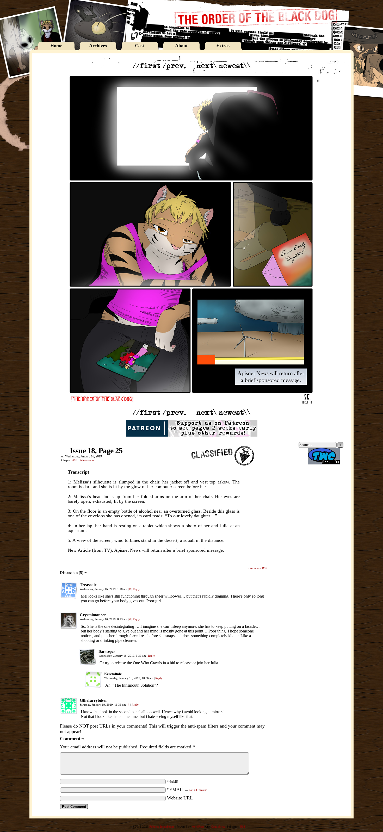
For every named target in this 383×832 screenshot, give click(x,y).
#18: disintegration (83, 460)
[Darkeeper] (87, 657)
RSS (242, 826)
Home (56, 45)
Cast (139, 45)
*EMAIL (187, 789)
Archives (98, 45)
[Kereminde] (93, 679)
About (181, 45)
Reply (136, 589)
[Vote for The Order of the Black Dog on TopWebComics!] (324, 463)
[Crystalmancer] (68, 620)
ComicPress (218, 826)
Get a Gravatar (198, 790)
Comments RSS (258, 568)
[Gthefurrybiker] (68, 706)
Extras (223, 45)
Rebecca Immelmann (162, 826)
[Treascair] (68, 590)
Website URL (180, 797)
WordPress (198, 826)
